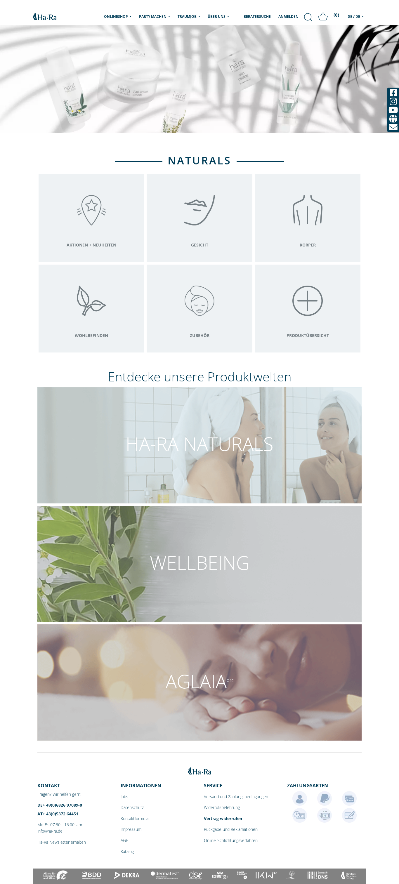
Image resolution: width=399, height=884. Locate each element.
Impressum (131, 829)
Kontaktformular (135, 818)
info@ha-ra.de (50, 831)
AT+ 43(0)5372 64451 (57, 814)
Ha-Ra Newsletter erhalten (61, 842)
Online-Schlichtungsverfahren (231, 840)
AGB (125, 840)
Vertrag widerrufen (223, 818)
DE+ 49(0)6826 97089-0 (59, 805)
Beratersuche (257, 16)
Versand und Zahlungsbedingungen (236, 796)
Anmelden (288, 16)
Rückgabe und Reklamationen (231, 829)
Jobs (124, 796)
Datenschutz (132, 807)
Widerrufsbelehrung (222, 807)
